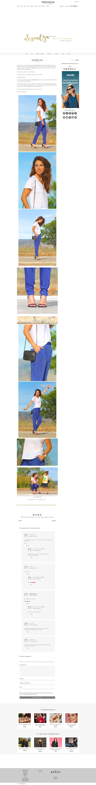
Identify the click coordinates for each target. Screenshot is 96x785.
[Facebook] (69, 6)
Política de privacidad (25, 779)
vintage (49, 517)
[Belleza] (71, 722)
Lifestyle (31, 6)
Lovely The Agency (41, 6)
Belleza (24, 6)
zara (53, 517)
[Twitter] (71, 6)
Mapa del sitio (25, 774)
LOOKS (31, 53)
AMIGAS (20, 520)
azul (23, 517)
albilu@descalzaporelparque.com (69, 63)
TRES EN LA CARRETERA (40, 53)
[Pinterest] (73, 6)
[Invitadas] (71, 746)
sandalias (46, 517)
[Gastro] (56, 722)
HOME (26, 53)
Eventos (47, 6)
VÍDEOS (63, 53)
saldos (42, 517)
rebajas (39, 517)
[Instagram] (74, 6)
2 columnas (77, 59)
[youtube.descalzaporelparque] (72, 118)
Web (21, 687)
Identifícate (62, 6)
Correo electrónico (25, 683)
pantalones (32, 517)
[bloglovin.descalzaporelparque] (67, 114)
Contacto (25, 775)
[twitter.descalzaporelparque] (67, 118)
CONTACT (69, 53)
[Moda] (40, 722)
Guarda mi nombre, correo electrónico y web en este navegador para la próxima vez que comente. (36, 694)
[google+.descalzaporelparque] (75, 114)
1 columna (72, 59)
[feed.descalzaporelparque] (75, 118)
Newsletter (67, 6)
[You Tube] (76, 6)
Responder (27, 545)
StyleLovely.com (48, 2)
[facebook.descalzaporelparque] (64, 114)
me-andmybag (27, 601)
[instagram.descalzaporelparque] (72, 114)
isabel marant (27, 517)
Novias (28, 6)
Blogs (18, 6)
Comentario (23, 664)
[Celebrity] (40, 746)
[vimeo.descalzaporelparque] (64, 118)
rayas (36, 517)
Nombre (22, 678)
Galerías (35, 6)
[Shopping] (24, 746)
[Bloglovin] (70, 69)
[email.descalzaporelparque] (69, 118)
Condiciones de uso (25, 778)
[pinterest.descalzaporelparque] (69, 114)
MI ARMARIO (49, 53)
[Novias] (24, 722)
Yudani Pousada (32, 593)
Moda (21, 6)
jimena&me (54, 520)
